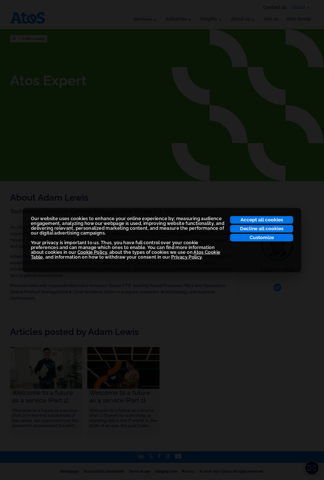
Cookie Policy (92, 252)
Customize (262, 237)
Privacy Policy (186, 257)
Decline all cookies (262, 228)
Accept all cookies (261, 219)
